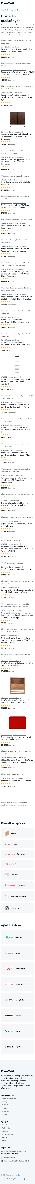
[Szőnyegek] (7, 908)
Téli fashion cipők (7, 1134)
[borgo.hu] (9, 1046)
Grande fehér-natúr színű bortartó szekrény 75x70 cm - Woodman (14, 504)
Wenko (3, 587)
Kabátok (4, 1137)
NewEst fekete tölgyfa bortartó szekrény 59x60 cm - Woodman (17, 664)
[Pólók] (8, 844)
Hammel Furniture (6, 70)
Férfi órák (5, 1105)
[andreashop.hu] (9, 968)
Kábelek (4, 1125)
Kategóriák (14, 1179)
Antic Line (4, 521)
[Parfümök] (7, 874)
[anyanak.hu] (9, 984)
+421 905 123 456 (9, 1153)
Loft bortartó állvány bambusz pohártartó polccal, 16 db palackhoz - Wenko (17, 591)
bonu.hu (17, 1031)
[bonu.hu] (9, 1031)
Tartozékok (5, 1111)
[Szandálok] (10, 885)
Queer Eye (4, 93)
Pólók (15, 844)
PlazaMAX (4, 10)
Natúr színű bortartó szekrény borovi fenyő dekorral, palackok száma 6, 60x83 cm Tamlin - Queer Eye (17, 615)
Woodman (4, 500)
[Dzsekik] (9, 863)
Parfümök (14, 875)
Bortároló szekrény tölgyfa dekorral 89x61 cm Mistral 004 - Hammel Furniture (17, 73)
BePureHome (5, 475)
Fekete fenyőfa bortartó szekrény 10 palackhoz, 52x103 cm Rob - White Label (17, 405)
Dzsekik (18, 864)
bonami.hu (18, 1015)
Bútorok (14, 833)
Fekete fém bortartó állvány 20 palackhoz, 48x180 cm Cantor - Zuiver (16, 320)
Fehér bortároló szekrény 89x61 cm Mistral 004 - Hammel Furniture (15, 206)
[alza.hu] (9, 952)
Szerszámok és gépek (9, 1098)
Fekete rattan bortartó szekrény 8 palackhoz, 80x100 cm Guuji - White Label (15, 455)
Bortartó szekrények (16, 10)
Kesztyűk (5, 1131)
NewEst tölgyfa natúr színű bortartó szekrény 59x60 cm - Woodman (15, 701)
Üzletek (3, 1179)
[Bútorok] (7, 833)
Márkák (8, 1179)
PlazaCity (17, 1175)
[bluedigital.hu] (9, 999)
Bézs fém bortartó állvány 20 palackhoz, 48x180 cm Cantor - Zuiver (17, 50)
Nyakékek (5, 1108)
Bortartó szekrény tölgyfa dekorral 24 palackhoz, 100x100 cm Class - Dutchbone (15, 162)
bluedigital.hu (19, 1000)
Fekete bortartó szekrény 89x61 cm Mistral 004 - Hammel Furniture (15, 249)
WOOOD (4, 377)
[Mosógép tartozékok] (7, 896)
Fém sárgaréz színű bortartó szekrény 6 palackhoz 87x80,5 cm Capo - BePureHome (16, 480)
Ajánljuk (26, 1179)
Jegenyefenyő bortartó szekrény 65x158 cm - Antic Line (16, 524)
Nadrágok (5, 1102)
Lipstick (4, 1114)
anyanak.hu (18, 984)
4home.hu (18, 937)
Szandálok (21, 885)
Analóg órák (6, 1128)
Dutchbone (4, 132)
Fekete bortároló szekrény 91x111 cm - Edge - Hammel (16, 226)
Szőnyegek (15, 908)
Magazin (20, 1179)
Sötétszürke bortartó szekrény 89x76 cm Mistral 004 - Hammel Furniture (17, 761)
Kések (4, 1140)
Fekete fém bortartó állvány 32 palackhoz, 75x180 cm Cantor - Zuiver (16, 343)
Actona (3, 635)
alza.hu (17, 953)
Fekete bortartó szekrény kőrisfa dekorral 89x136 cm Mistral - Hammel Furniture (17, 297)
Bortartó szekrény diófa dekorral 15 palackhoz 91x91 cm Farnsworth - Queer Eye (17, 97)
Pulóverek (21, 854)
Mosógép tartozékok (18, 896)
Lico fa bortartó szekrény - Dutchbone (16, 569)
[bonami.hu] (9, 1015)
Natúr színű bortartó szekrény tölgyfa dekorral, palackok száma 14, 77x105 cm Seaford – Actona (17, 640)
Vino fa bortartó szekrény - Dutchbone (16, 780)
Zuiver (3, 47)
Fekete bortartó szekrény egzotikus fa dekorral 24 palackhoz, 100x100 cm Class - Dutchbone (15, 274)
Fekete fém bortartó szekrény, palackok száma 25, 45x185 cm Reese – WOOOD (16, 381)
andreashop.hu (20, 969)
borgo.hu (18, 1047)
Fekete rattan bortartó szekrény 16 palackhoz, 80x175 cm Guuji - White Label (15, 430)
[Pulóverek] (10, 854)
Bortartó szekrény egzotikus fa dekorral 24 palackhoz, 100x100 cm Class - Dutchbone (16, 136)
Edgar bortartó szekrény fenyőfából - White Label (15, 183)
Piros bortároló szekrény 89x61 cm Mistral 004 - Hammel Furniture (17, 738)
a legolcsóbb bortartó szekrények (17, 805)
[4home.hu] (9, 937)
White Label (5, 180)
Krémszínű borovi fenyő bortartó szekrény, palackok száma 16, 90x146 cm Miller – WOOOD (17, 548)
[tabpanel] (17, 415)
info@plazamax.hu (9, 1158)
